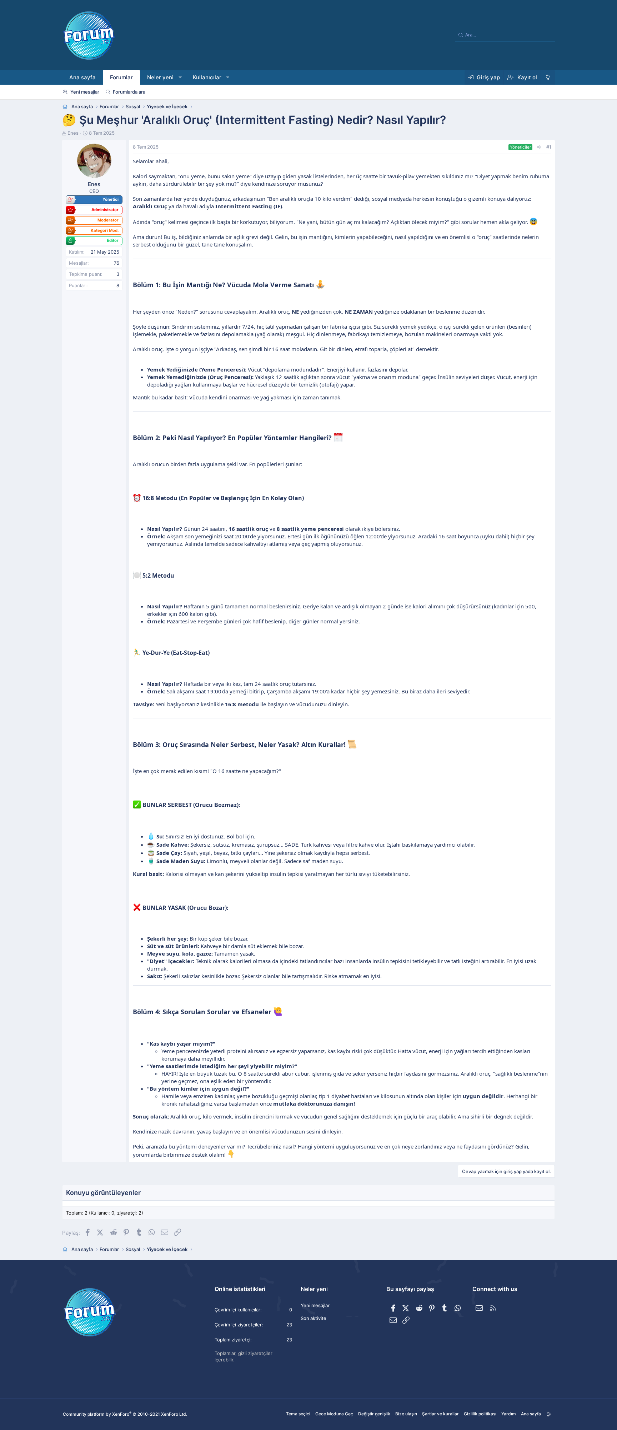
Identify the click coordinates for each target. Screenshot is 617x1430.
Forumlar (121, 77)
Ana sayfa (82, 77)
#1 (548, 147)
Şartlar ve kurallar (440, 1413)
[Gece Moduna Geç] (548, 77)
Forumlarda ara (129, 92)
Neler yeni (160, 77)
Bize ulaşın (406, 1413)
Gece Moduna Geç (334, 1413)
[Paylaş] (539, 147)
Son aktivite (313, 1318)
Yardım (508, 1413)
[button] (180, 77)
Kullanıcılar (207, 77)
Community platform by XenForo (125, 1414)
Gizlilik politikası (480, 1413)
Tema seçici (298, 1413)
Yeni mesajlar (84, 92)
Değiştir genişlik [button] (374, 1413)
